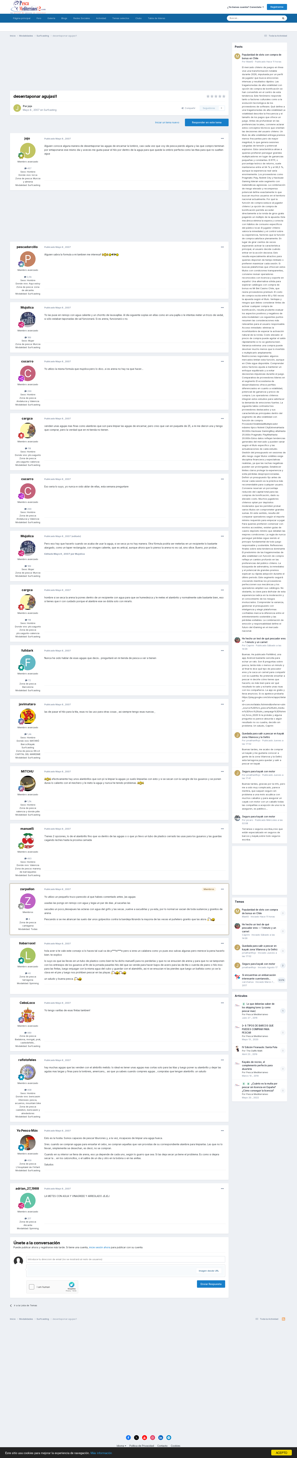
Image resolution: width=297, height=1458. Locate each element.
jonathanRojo (253, 740)
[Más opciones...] (222, 139)
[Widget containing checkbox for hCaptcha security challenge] (52, 1286)
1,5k (29, 801)
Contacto (162, 1445)
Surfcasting (50, 109)
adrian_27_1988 (27, 1188)
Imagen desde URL (209, 1270)
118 (29, 448)
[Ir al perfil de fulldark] (28, 662)
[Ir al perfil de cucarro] (28, 373)
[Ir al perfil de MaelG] (237, 56)
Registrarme (277, 6)
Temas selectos (120, 18)
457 (29, 168)
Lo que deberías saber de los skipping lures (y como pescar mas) (258, 1007)
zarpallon (27, 889)
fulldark (27, 650)
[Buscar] (283, 18)
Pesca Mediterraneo (257, 1014)
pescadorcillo (27, 247)
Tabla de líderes (156, 18)
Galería (51, 18)
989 (29, 1032)
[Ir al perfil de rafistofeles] (28, 1072)
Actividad (101, 18)
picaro (249, 820)
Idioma (121, 1445)
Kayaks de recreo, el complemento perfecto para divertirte (257, 1065)
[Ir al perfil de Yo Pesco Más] (28, 1142)
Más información (101, 1453)
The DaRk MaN (254, 1050)
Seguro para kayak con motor (258, 771)
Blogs (64, 18)
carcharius (248, 982)
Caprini (250, 645)
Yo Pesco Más (27, 1130)
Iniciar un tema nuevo (167, 122)
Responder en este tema (207, 122)
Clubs (138, 18)
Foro (39, 18)
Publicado (268, 61)
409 (29, 1160)
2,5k (29, 276)
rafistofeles (27, 1060)
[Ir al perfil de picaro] (237, 818)
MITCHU (27, 771)
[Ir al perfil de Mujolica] (28, 319)
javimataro (27, 704)
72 (29, 680)
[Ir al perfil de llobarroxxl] (28, 955)
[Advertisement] (119, 67)
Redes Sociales (81, 18)
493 (29, 858)
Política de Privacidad (141, 1445)
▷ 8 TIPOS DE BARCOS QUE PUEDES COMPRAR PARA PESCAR (258, 1029)
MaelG (249, 61)
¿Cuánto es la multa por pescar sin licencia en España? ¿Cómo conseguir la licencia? (259, 1087)
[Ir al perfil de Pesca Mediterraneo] (237, 1005)
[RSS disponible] (283, 1319)
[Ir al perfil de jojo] (17, 108)
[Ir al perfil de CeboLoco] (28, 1015)
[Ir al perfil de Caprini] (237, 640)
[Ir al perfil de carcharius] (237, 976)
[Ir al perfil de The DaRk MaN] (237, 1049)
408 (29, 1089)
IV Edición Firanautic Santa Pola (259, 1047)
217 (29, 1218)
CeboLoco (27, 1003)
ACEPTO (281, 1452)
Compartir (189, 108)
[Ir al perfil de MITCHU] (28, 783)
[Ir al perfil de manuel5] (28, 840)
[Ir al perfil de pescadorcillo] (28, 259)
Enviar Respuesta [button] (211, 1284)
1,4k (29, 734)
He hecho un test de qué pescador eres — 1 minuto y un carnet (259, 928)
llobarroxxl (27, 943)
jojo (30, 106)
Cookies (175, 1445)
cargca (27, 418)
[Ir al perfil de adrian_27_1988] (28, 1200)
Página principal (21, 18)
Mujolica (27, 307)
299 (29, 391)
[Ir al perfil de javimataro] (28, 716)
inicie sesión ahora (99, 1247)
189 (29, 337)
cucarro (27, 361)
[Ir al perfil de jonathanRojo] (237, 735)
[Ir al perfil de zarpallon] (28, 901)
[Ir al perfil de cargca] (28, 430)
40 (29, 973)
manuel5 (27, 828)
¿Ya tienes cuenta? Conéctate (244, 7)
